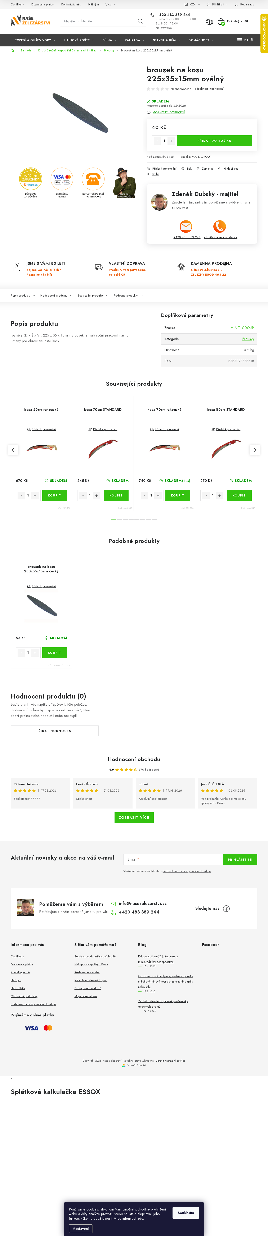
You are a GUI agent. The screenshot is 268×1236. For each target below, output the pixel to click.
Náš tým (93, 4)
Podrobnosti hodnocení (208, 89)
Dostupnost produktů (88, 988)
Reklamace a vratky (87, 972)
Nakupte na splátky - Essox (91, 964)
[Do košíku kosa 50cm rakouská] (54, 495)
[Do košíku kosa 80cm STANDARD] (239, 495)
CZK (192, 4)
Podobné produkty (126, 295)
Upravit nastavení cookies (170, 1061)
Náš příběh (18, 988)
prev (13, 450)
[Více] (245, 40)
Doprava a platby (42, 4)
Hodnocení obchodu (134, 759)
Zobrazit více (134, 817)
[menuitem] (35, 40)
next (255, 450)
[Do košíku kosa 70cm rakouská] (177, 495)
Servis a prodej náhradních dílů (95, 956)
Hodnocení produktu (53, 295)
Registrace (247, 4)
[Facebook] (226, 908)
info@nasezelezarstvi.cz (220, 237)
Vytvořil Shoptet (137, 1065)
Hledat (140, 21)
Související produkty (90, 295)
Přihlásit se (240, 859)
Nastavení (81, 1228)
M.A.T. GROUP (202, 157)
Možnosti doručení (169, 112)
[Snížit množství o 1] (157, 141)
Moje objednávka (86, 996)
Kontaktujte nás (71, 4)
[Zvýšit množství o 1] (171, 141)
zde (140, 1218)
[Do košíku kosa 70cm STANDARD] (116, 495)
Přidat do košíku (215, 141)
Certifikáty (17, 4)
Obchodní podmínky (24, 996)
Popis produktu (20, 295)
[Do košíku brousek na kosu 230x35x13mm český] (54, 652)
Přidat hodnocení (54, 731)
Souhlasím (186, 1212)
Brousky (248, 339)
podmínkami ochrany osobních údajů (186, 871)
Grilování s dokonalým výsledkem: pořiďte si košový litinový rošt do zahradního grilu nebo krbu (165, 981)
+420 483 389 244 (173, 15)
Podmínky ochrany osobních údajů (33, 1004)
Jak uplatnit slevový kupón (91, 980)
